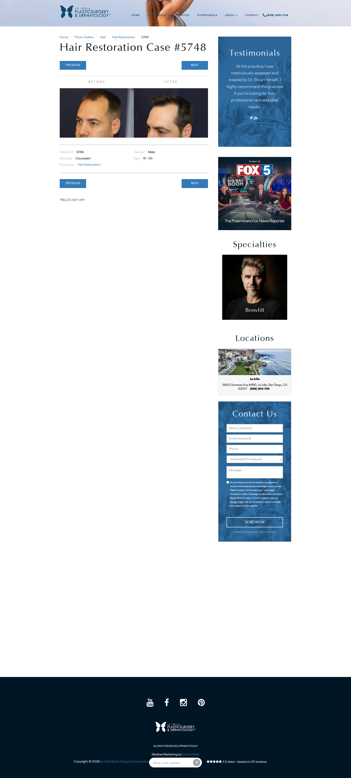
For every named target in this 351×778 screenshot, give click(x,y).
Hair (103, 37)
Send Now (255, 522)
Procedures (158, 15)
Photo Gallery (84, 37)
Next (195, 65)
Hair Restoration (123, 37)
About (230, 15)
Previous (73, 65)
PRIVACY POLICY (188, 746)
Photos (183, 15)
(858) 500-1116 (277, 15)
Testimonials (207, 15)
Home (135, 15)
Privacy (264, 532)
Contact (252, 15)
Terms (273, 532)
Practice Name (175, 2)
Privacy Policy (237, 502)
